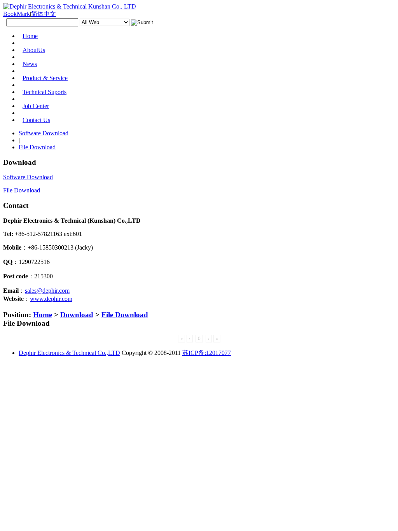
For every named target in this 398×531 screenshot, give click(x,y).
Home (42, 315)
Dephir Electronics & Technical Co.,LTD (69, 352)
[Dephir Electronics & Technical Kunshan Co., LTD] (69, 6)
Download (76, 315)
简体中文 (43, 13)
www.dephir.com (51, 298)
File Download (124, 315)
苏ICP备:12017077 (206, 352)
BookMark (16, 13)
